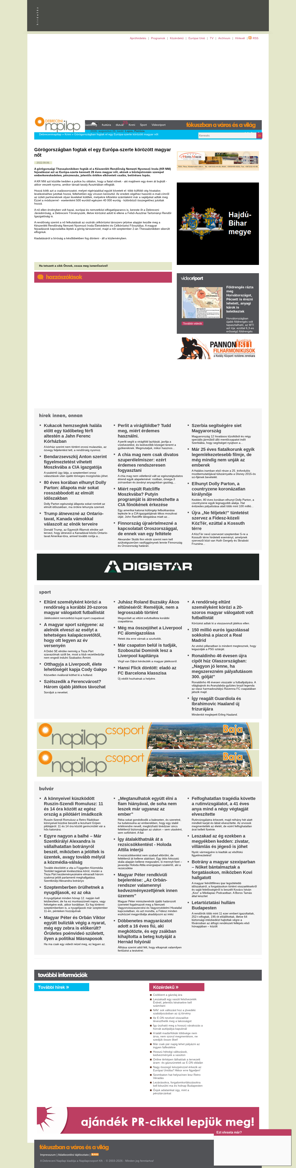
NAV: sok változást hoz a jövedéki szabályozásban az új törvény (174, 1011)
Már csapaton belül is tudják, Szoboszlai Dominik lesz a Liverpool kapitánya (147, 650)
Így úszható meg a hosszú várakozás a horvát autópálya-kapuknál (178, 1027)
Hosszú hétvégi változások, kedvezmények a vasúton (170, 1053)
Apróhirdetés (138, 38)
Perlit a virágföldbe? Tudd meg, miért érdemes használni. (144, 431)
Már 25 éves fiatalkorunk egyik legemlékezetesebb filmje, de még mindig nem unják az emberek (223, 457)
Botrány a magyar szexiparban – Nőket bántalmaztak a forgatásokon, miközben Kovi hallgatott (223, 869)
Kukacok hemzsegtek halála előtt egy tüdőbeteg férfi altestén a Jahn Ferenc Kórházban (73, 433)
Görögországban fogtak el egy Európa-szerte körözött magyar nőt (116, 134)
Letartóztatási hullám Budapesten (213, 905)
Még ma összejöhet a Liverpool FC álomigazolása (150, 630)
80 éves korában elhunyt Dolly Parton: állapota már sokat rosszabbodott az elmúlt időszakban (75, 490)
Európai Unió (196, 38)
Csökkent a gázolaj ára (167, 994)
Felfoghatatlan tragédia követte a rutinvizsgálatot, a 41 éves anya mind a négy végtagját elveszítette (224, 806)
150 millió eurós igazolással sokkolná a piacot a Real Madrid (220, 635)
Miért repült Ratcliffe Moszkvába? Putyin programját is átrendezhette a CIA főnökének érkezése (148, 496)
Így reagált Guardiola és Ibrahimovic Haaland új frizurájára (216, 704)
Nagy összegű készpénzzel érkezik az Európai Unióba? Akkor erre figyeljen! (177, 1068)
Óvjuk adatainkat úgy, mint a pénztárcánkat (171, 1091)
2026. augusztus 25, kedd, (117, 131)
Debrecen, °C (116, 122)
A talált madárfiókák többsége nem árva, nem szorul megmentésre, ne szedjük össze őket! (175, 1036)
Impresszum (48, 1154)
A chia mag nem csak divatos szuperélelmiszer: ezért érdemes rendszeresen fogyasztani (148, 462)
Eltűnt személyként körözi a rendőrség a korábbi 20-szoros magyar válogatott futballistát (75, 607)
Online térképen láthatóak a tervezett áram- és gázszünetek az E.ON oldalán (178, 1061)
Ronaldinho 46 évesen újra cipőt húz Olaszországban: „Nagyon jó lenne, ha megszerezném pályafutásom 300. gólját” (222, 666)
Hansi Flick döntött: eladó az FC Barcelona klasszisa (147, 670)
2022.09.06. (43, 162)
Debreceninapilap (50, 134)
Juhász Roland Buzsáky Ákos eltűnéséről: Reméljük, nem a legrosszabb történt (148, 607)
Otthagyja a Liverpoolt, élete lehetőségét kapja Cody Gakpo (75, 667)
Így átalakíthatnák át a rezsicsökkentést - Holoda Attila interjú (144, 844)
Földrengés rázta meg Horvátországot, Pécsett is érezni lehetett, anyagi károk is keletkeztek (239, 299)
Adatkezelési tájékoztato (73, 1154)
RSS (255, 38)
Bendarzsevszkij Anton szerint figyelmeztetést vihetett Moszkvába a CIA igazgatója (75, 462)
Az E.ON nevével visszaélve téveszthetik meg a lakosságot (172, 1019)
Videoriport (159, 124)
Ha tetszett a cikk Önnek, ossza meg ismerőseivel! (73, 265)
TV (211, 38)
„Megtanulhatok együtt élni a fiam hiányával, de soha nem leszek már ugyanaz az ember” (147, 806)
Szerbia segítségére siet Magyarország (216, 428)
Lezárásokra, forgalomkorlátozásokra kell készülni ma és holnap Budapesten (178, 1084)
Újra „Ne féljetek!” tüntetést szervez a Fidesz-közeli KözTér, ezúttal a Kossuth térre (220, 520)
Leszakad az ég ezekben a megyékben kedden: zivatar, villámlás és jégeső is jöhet (220, 841)
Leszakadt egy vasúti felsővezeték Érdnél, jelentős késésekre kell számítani (175, 1002)
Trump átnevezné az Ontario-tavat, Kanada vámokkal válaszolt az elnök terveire (73, 519)
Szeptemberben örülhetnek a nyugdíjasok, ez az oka (73, 890)
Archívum (224, 38)
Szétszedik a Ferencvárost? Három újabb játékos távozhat (75, 684)
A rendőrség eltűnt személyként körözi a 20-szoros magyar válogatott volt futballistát (222, 609)
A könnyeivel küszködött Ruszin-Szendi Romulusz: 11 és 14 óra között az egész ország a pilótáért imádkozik (73, 806)
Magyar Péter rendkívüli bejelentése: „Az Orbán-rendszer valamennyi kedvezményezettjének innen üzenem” (147, 885)
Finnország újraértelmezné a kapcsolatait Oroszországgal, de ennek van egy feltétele (148, 528)
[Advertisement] (148, 80)
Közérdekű (177, 38)
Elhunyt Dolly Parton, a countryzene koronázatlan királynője (218, 489)
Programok (158, 38)
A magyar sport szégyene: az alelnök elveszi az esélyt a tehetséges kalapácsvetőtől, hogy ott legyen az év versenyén (74, 635)
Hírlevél (240, 38)
